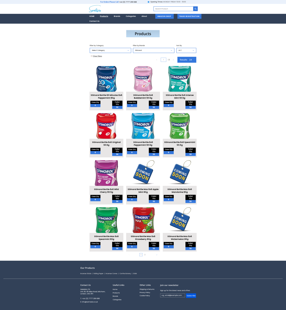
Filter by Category (97, 45)
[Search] (195, 8)
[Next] (173, 60)
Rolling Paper (99, 273)
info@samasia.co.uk (90, 302)
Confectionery (126, 273)
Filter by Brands (139, 45)
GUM (135, 273)
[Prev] (157, 60)
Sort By (179, 45)
